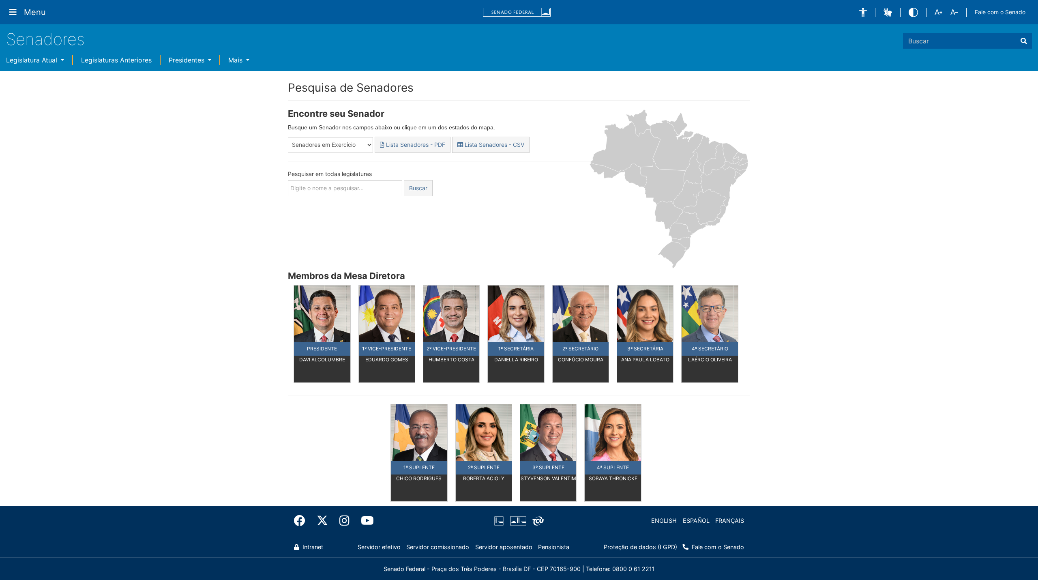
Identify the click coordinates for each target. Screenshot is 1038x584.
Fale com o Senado (1000, 12)
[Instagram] (344, 520)
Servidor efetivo (379, 546)
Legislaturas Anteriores (116, 60)
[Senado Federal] (517, 12)
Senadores (45, 39)
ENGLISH (664, 520)
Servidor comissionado (437, 546)
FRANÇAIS (729, 520)
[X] (322, 520)
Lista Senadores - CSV (493, 144)
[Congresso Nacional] (517, 521)
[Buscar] (1024, 41)
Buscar (418, 188)
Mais (236, 60)
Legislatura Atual (32, 60)
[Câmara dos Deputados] (500, 521)
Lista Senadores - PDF (414, 144)
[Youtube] (364, 520)
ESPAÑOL (696, 520)
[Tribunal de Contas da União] (537, 521)
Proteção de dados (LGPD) (640, 546)
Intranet (312, 546)
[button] (863, 12)
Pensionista (553, 546)
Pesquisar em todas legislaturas (330, 173)
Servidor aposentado (503, 546)
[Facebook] (302, 520)
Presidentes (187, 60)
